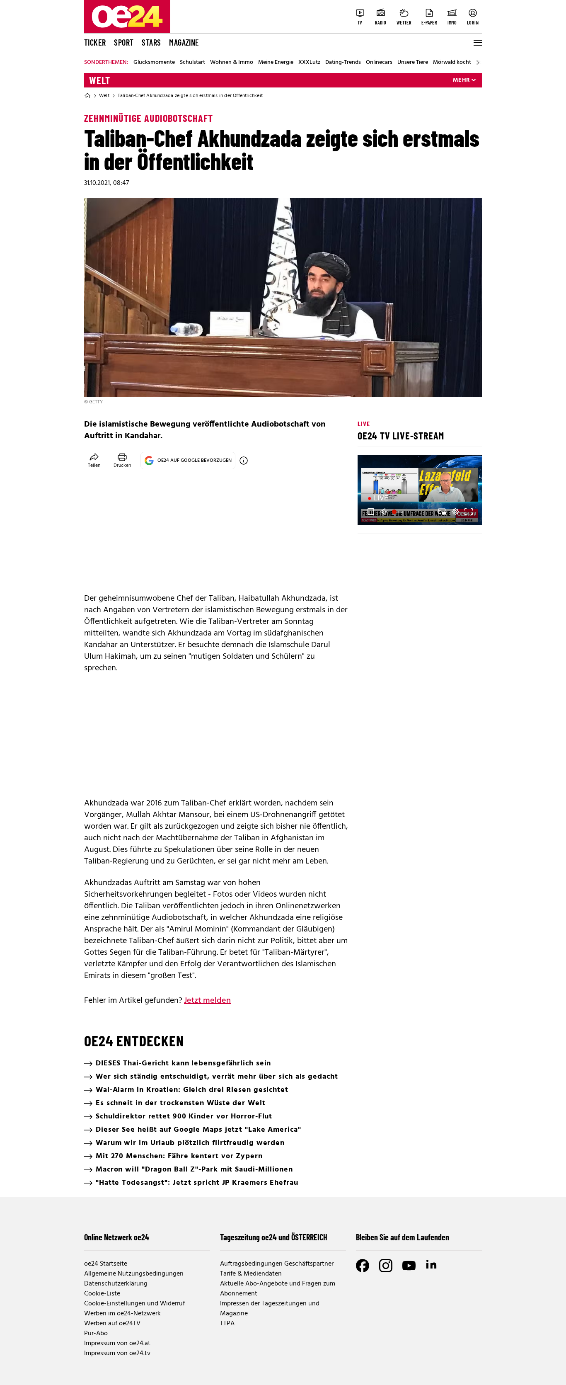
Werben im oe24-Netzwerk (122, 1313)
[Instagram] (385, 1265)
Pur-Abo (96, 1333)
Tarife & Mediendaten (251, 1274)
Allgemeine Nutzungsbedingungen (134, 1274)
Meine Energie (275, 62)
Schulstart (192, 62)
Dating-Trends (343, 62)
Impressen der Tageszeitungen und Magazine (269, 1308)
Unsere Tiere (412, 62)
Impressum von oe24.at (117, 1343)
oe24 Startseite (105, 1264)
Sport (123, 42)
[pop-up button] (455, 511)
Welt (99, 80)
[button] (370, 511)
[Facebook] (362, 1265)
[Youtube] (409, 1265)
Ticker (95, 42)
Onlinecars (379, 62)
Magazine (184, 42)
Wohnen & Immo (231, 62)
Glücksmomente (154, 62)
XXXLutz (309, 62)
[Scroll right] (478, 62)
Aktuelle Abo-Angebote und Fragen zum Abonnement (277, 1288)
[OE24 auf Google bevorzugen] (244, 461)
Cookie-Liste (102, 1293)
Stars (151, 42)
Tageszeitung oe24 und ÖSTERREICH (273, 1237)
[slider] (398, 511)
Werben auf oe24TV (112, 1323)
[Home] (87, 95)
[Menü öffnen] (477, 43)
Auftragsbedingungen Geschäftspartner (277, 1264)
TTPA (227, 1323)
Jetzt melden (207, 1001)
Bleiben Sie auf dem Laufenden (402, 1237)
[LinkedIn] (432, 1265)
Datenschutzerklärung (116, 1283)
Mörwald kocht (452, 62)
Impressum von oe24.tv (117, 1353)
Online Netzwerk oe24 (116, 1237)
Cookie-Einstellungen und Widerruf (134, 1303)
